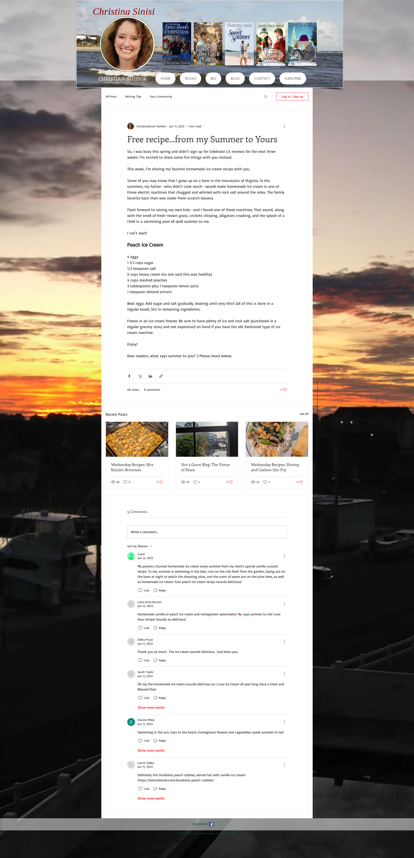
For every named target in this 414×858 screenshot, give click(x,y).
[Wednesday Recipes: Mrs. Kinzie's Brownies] (137, 439)
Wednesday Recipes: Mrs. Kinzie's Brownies (132, 467)
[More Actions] (284, 556)
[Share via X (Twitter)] (140, 376)
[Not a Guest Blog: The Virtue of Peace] (207, 439)
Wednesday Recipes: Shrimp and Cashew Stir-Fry (275, 467)
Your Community (161, 96)
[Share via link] (161, 376)
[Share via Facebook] (129, 376)
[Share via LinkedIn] (150, 376)
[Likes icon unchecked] (140, 590)
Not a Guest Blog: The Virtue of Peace (205, 467)
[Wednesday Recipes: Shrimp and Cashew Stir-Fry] (277, 439)
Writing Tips (133, 96)
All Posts (111, 96)
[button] (265, 96)
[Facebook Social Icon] (211, 824)
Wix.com (233, 833)
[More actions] (284, 126)
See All (304, 414)
